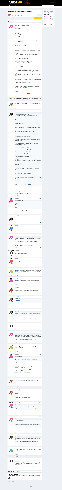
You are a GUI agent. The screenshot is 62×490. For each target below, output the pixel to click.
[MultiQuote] (15, 96)
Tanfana (11, 278)
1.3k (11, 284)
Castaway (11, 345)
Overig (9, 5)
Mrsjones (11, 296)
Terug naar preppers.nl (16, 5)
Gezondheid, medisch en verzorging (17, 15)
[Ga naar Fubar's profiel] (11, 228)
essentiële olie (32, 449)
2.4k (11, 204)
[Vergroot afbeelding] (35, 42)
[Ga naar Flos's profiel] (11, 104)
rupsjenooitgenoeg (11, 111)
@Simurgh (35, 438)
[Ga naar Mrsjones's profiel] (11, 299)
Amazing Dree (13, 14)
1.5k (11, 385)
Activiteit (12, 5)
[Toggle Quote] (15, 200)
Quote (17, 108)
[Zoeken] (54, 5)
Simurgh (11, 287)
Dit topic (51, 5)
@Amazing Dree (17, 270)
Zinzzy (11, 258)
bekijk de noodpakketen (19, 98)
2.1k (11, 275)
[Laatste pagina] (14, 21)
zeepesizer (17, 86)
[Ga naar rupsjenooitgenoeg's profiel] (11, 114)
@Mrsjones (29, 184)
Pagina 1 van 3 (17, 471)
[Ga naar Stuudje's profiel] (11, 450)
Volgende (12, 471)
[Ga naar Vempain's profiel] (11, 381)
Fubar (11, 225)
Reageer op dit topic (14, 478)
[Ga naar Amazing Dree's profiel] (9, 15)
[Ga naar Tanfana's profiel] (11, 280)
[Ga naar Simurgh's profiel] (11, 290)
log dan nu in (28, 475)
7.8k (11, 454)
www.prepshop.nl (25, 99)
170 (11, 222)
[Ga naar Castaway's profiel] (11, 347)
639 (11, 351)
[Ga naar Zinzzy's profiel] (11, 261)
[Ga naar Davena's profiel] (11, 271)
